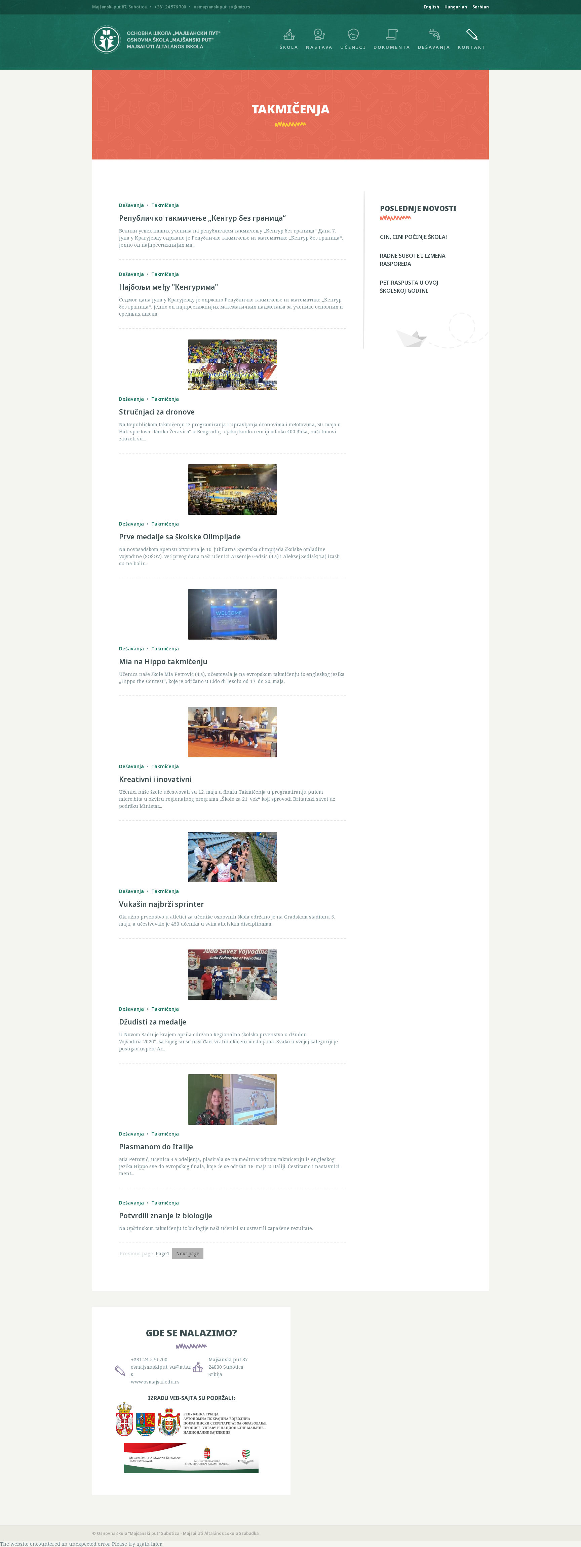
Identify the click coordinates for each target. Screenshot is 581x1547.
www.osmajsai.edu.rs (155, 1381)
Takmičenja (165, 205)
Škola (289, 47)
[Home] (156, 52)
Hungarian (455, 7)
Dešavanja (434, 47)
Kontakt (472, 47)
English (431, 7)
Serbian (480, 7)
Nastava (319, 47)
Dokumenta (392, 47)
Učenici (353, 47)
